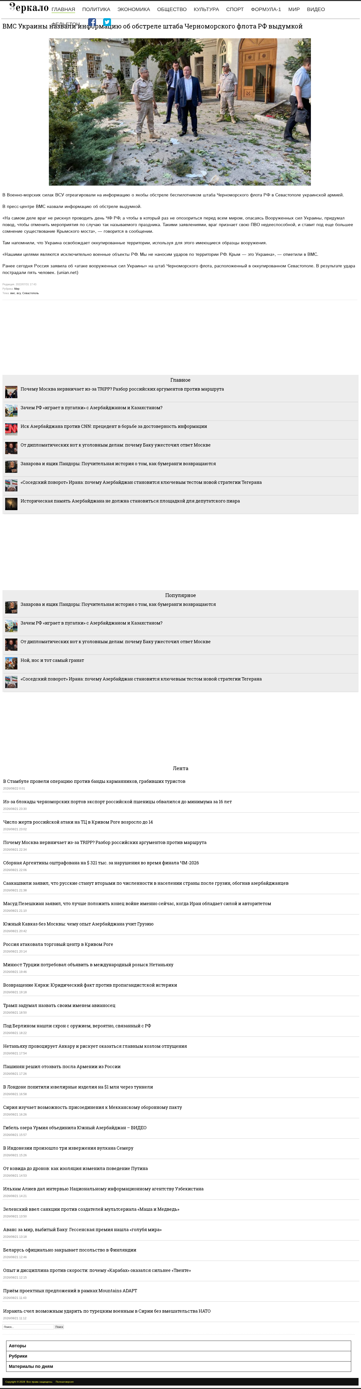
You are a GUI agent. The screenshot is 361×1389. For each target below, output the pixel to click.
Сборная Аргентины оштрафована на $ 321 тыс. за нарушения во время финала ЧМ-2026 (101, 863)
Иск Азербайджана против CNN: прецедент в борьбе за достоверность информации (114, 426)
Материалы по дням (31, 1366)
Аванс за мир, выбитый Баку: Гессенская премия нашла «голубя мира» (82, 1229)
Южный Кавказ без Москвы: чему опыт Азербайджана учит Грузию (78, 924)
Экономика (133, 9)
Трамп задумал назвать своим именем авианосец (59, 1005)
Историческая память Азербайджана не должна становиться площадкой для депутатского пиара (130, 501)
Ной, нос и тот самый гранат (52, 660)
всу (19, 293)
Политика (96, 9)
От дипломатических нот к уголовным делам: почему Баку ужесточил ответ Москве (116, 445)
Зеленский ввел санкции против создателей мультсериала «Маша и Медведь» (91, 1209)
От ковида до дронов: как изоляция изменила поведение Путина (75, 1168)
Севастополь (30, 293)
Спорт (235, 9)
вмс (12, 293)
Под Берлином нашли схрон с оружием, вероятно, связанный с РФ (77, 1026)
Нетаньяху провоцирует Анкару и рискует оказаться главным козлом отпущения (95, 1046)
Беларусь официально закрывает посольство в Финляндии (69, 1250)
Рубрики (18, 1356)
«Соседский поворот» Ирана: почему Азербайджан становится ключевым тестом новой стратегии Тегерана (141, 482)
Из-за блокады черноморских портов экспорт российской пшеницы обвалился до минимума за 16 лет (117, 801)
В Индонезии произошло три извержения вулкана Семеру (68, 1148)
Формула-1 (266, 9)
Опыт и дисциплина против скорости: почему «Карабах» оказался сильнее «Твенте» (97, 1270)
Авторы (17, 1345)
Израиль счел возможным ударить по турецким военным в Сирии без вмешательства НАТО (107, 1311)
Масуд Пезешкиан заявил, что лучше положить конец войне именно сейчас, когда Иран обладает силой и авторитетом (137, 903)
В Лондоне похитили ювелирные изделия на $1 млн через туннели (78, 1087)
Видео (316, 9)
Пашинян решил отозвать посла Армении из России (62, 1066)
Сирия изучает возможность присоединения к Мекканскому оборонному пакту (92, 1107)
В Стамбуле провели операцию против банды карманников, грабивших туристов (94, 781)
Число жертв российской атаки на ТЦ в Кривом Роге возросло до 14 (78, 822)
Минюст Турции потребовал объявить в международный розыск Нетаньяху (88, 964)
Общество (172, 9)
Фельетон (66, 24)
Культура (206, 9)
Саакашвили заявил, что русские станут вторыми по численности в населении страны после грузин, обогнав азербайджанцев (146, 883)
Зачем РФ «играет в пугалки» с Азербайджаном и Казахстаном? (91, 407)
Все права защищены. (40, 1381)
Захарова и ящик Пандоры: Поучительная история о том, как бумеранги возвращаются (118, 463)
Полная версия (64, 1381)
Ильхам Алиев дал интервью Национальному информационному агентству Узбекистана (103, 1189)
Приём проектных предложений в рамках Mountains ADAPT (70, 1291)
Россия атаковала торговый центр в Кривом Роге (58, 944)
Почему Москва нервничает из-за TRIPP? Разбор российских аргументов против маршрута (122, 389)
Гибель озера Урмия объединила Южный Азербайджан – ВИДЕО (75, 1127)
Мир (294, 9)
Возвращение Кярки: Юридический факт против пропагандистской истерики (90, 985)
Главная (63, 9)
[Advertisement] (149, 336)
